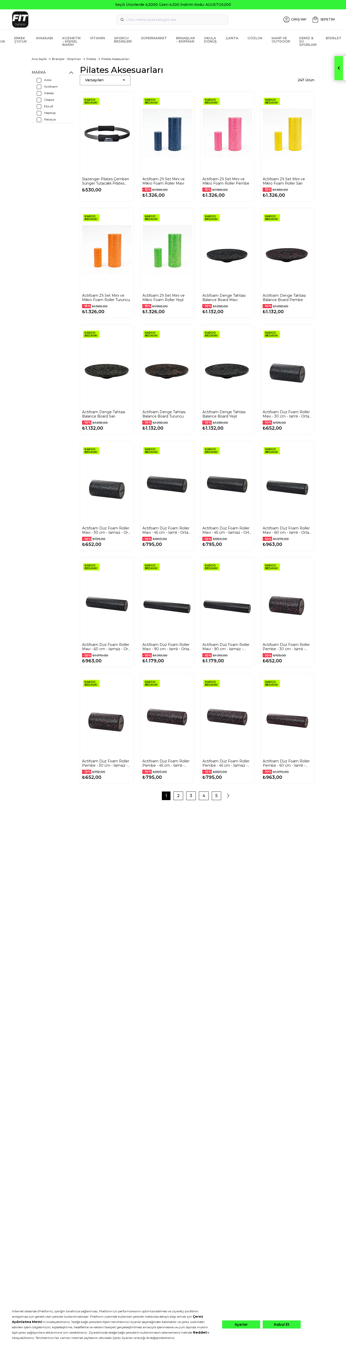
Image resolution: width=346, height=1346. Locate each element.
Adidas (49, 93)
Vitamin (97, 38)
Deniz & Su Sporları (308, 41)
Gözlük (254, 38)
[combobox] (172, 19)
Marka (39, 72)
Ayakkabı (44, 38)
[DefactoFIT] (63, 19)
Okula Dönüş (210, 39)
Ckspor (49, 100)
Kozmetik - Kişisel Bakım (71, 41)
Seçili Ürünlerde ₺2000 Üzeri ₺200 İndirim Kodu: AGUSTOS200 (173, 4)
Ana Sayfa (39, 59)
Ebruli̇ (48, 106)
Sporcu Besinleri (123, 39)
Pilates (91, 59)
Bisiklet (333, 38)
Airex (47, 80)
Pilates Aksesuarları (115, 59)
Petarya (50, 119)
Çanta (232, 38)
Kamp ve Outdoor (281, 39)
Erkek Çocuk (20, 39)
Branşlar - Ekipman (185, 39)
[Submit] (122, 19)
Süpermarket (154, 38)
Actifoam (51, 86)
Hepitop (50, 113)
